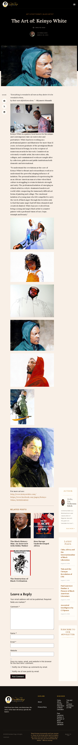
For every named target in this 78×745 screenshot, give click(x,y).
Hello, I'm (71, 502)
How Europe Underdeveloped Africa (41, 543)
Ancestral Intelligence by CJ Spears (67, 608)
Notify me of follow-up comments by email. (29, 667)
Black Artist (48, 14)
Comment (15, 607)
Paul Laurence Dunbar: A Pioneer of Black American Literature (67, 591)
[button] (74, 4)
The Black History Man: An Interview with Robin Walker (19, 543)
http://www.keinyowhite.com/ (23, 494)
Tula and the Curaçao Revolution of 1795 (70, 703)
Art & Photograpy (34, 14)
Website (13, 650)
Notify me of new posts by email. (25, 671)
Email (13, 642)
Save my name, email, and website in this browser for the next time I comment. (30, 662)
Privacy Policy (42, 707)
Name (13, 633)
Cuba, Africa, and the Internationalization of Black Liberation (63, 704)
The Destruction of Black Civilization (19, 580)
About (40, 702)
